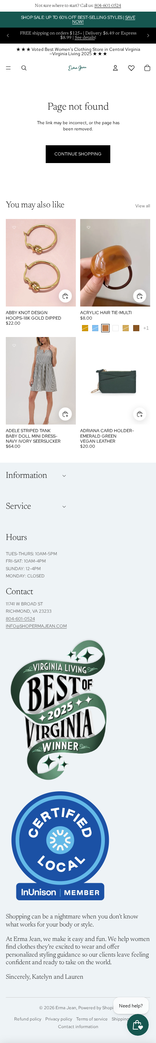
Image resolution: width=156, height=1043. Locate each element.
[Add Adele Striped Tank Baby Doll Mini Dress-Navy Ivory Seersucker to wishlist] (14, 345)
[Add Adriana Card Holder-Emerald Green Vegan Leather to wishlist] (88, 345)
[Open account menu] (115, 68)
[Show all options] (146, 328)
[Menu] (8, 68)
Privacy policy (58, 1019)
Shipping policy (127, 1019)
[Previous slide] (8, 36)
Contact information (78, 1027)
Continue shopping (78, 154)
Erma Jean (66, 1008)
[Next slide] (148, 36)
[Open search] (24, 68)
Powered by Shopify (97, 1008)
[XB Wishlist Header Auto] (131, 68)
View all (142, 206)
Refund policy (27, 1019)
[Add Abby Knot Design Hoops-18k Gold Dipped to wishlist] (14, 227)
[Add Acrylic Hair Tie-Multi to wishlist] (88, 227)
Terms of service (92, 1019)
